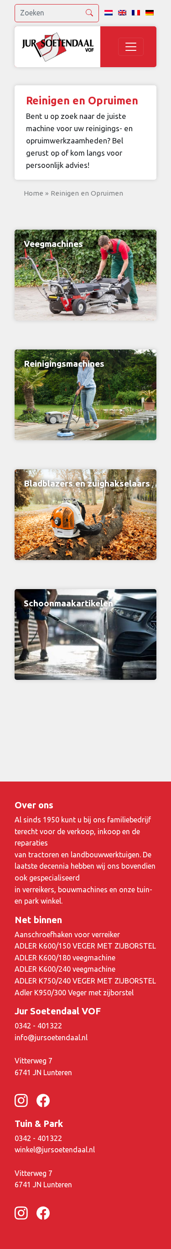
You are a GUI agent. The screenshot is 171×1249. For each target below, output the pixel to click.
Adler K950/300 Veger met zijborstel (74, 992)
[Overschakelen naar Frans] (136, 13)
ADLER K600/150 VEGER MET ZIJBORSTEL (85, 946)
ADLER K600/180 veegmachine (65, 958)
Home (33, 193)
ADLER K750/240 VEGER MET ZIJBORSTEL (85, 981)
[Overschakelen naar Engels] (122, 13)
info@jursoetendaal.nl (51, 1037)
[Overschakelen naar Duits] (149, 13)
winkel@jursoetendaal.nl (55, 1150)
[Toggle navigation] (131, 47)
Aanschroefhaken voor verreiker (67, 934)
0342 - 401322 (38, 1026)
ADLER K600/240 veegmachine (65, 969)
